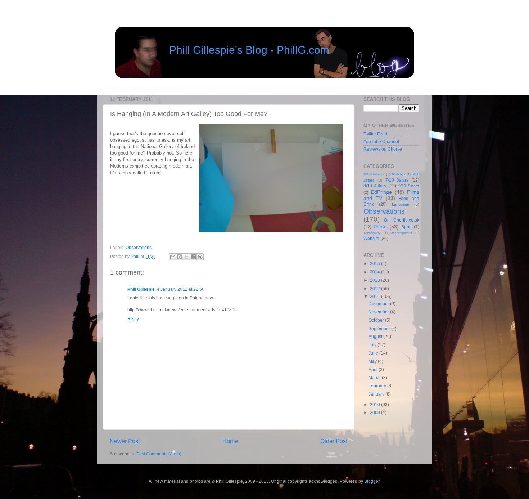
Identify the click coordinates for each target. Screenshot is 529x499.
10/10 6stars (372, 174)
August (376, 336)
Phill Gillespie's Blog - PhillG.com (249, 50)
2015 (375, 263)
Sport (406, 226)
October (377, 320)
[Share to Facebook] (193, 256)
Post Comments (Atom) (158, 453)
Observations (139, 247)
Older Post (333, 441)
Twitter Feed (375, 134)
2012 (375, 288)
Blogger (371, 481)
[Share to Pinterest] (200, 256)
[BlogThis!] (179, 256)
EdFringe (381, 192)
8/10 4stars (374, 185)
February (378, 385)
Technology (371, 233)
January (377, 394)
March (375, 377)
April (374, 369)
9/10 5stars (408, 186)
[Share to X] (186, 256)
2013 (375, 280)
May (373, 361)
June (374, 353)
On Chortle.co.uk (401, 220)
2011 (375, 296)
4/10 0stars (397, 174)
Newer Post (125, 441)
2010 (375, 404)
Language (400, 204)
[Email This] (172, 256)
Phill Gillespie (141, 289)
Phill (135, 256)
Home (230, 441)
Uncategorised (401, 233)
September (380, 328)
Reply (133, 318)
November (379, 311)
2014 (375, 271)
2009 (375, 412)
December (379, 303)
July (373, 344)
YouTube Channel (381, 141)
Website (371, 238)
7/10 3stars (397, 180)
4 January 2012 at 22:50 (180, 289)
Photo (380, 227)
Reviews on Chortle (382, 149)
